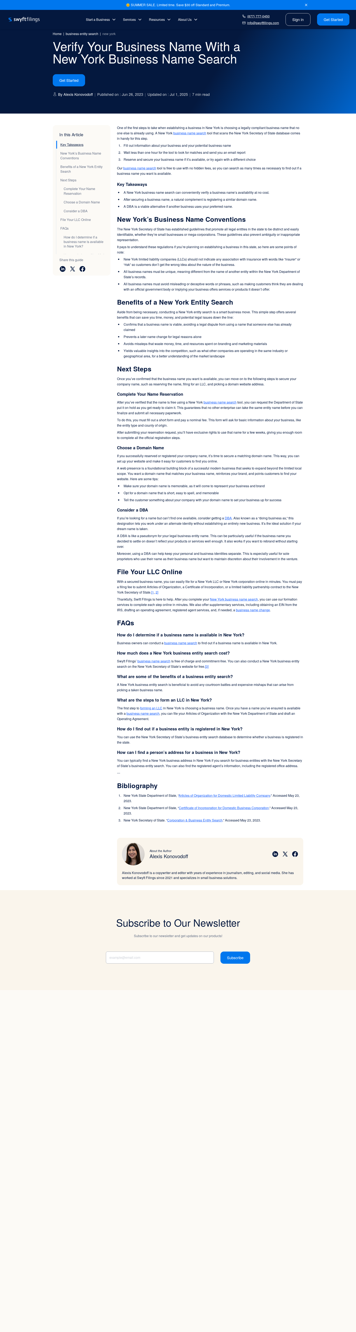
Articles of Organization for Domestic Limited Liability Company (224, 795)
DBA (228, 518)
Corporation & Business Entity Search (194, 820)
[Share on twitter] (72, 269)
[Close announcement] (306, 5)
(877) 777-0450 (258, 16)
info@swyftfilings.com (263, 22)
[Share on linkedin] (62, 269)
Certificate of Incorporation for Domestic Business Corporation (224, 807)
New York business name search (234, 599)
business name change (253, 610)
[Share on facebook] (82, 269)
